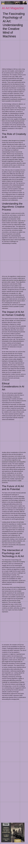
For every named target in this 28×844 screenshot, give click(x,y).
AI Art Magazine (13, 8)
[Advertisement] (14, 53)
